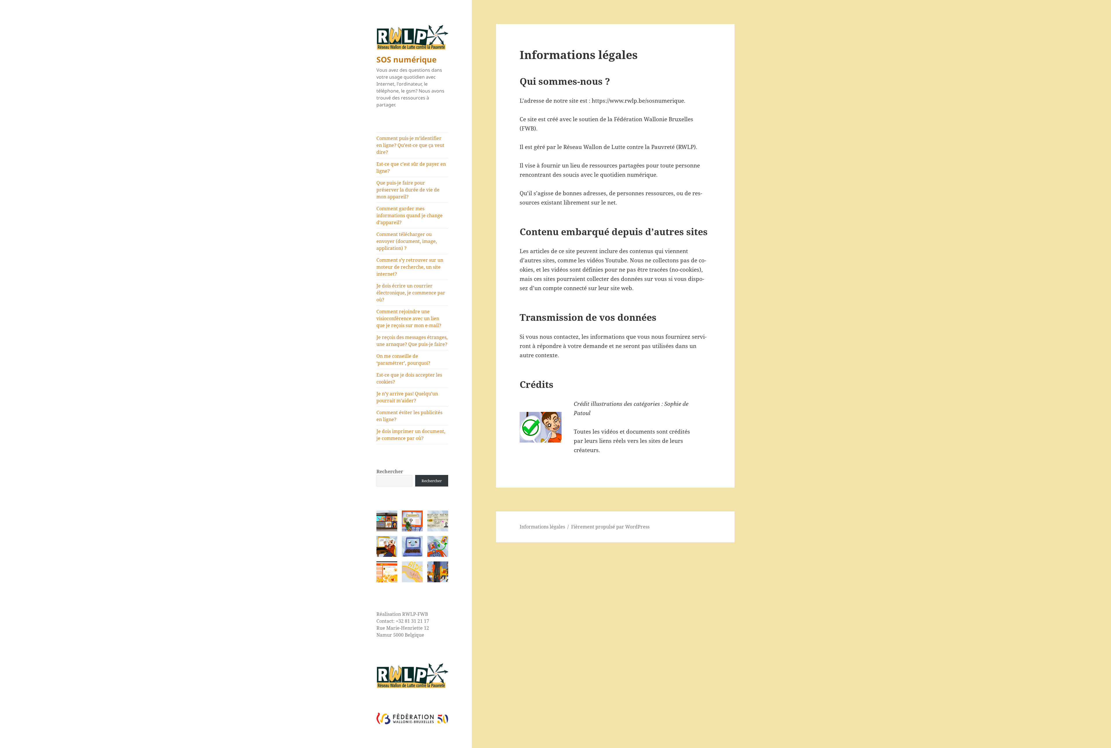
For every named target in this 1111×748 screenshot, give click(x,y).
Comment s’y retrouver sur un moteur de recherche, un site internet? (409, 267)
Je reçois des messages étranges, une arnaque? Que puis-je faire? (412, 340)
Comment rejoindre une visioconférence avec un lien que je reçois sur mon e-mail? (408, 318)
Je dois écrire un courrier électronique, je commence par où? (410, 293)
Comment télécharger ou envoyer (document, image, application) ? (406, 241)
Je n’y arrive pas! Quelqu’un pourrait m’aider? (407, 397)
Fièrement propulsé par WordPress (610, 527)
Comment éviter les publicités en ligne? (409, 416)
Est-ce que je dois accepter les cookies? (409, 378)
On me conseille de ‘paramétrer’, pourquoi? (403, 359)
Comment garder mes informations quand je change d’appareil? (409, 215)
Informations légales (542, 527)
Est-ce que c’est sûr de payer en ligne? (411, 167)
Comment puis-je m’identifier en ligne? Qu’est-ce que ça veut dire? (410, 145)
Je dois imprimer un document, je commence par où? (410, 434)
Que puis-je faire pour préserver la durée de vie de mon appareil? (407, 190)
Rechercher (389, 471)
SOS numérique (406, 59)
